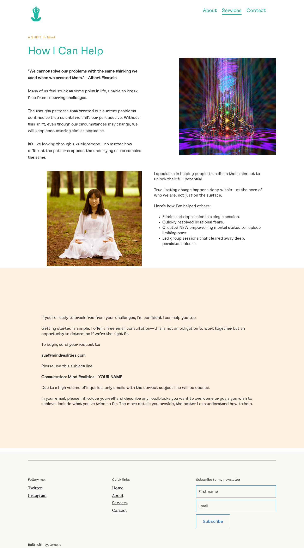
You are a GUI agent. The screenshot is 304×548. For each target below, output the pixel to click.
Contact (256, 10)
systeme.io (52, 545)
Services (232, 10)
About (210, 10)
